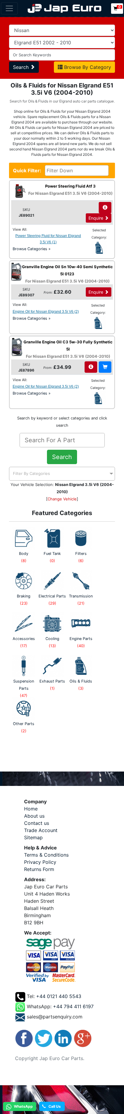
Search (21, 67)
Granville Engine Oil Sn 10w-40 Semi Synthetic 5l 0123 (67, 273)
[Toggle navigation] (9, 8)
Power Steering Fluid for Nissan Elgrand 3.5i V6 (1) (48, 239)
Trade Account (40, 830)
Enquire (96, 218)
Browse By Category (87, 67)
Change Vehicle (62, 498)
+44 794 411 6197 (73, 1006)
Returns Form (39, 869)
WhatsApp (23, 1106)
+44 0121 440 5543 (58, 996)
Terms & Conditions (46, 855)
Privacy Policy (40, 862)
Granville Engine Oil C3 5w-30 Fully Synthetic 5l (68, 349)
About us (34, 816)
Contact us (36, 823)
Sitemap (33, 837)
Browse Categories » (32, 249)
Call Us (53, 1106)
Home (31, 809)
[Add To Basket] (105, 367)
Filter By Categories (31, 473)
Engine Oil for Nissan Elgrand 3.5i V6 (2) (46, 312)
